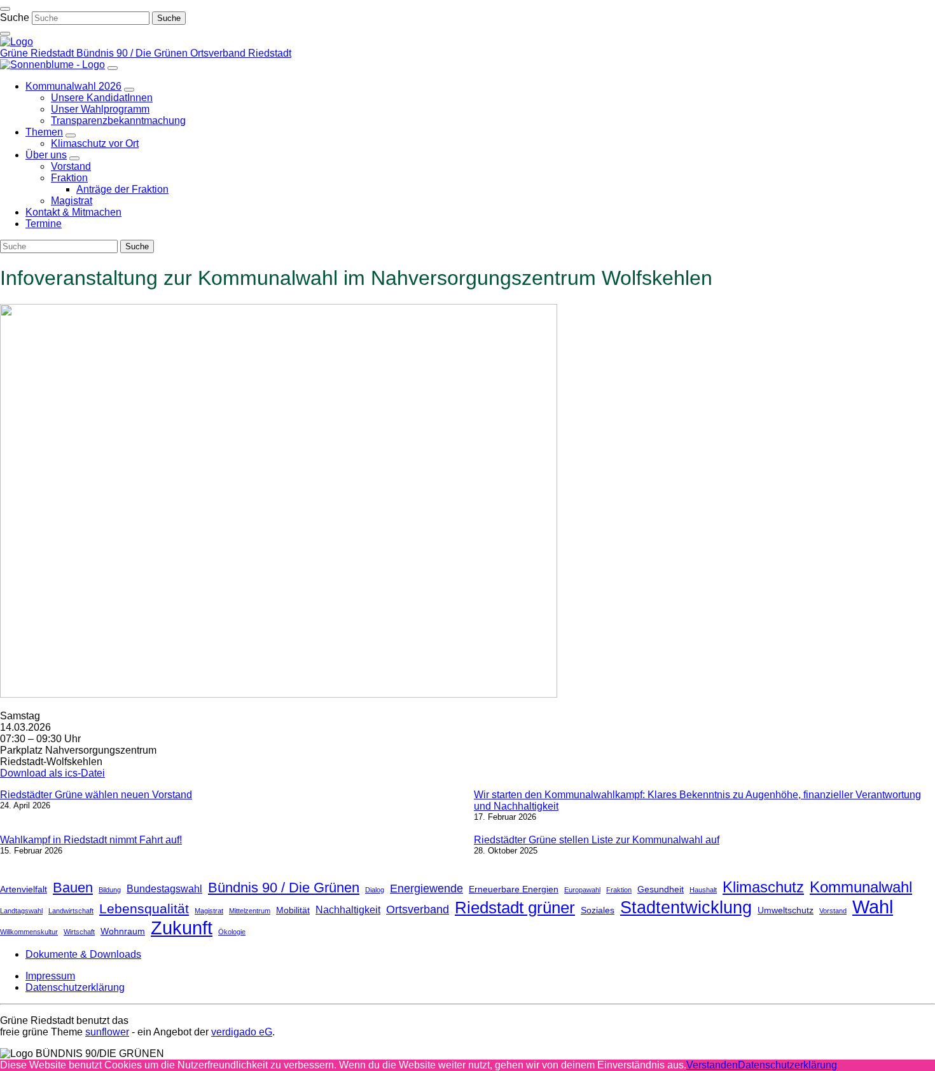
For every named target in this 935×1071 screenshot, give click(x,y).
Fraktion (619, 890)
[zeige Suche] (5, 34)
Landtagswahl (21, 911)
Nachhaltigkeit (347, 909)
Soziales (597, 910)
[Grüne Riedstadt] (16, 41)
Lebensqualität (144, 908)
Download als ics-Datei (52, 773)
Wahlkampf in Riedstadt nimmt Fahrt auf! (91, 839)
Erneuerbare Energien (513, 889)
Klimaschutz (763, 886)
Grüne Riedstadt (38, 53)
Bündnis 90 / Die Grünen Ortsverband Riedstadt (183, 53)
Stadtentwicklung (686, 907)
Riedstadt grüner (515, 907)
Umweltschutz (786, 910)
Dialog (374, 890)
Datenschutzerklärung (787, 1065)
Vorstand (833, 911)
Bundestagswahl (164, 888)
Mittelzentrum (249, 911)
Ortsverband (417, 909)
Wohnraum (122, 931)
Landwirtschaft (71, 911)
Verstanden (712, 1065)
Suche (14, 17)
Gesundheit (660, 889)
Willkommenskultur (29, 932)
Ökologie (232, 932)
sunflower (107, 1031)
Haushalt (703, 890)
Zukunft (181, 928)
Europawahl (582, 890)
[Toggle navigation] (5, 9)
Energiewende (426, 888)
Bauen (73, 887)
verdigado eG (241, 1031)
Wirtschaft (79, 932)
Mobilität (293, 910)
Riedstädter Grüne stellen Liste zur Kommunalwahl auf (596, 839)
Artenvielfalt (23, 889)
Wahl (872, 906)
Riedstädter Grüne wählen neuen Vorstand (96, 794)
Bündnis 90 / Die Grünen (283, 887)
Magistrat (209, 911)
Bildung (110, 890)
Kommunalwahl (861, 886)
